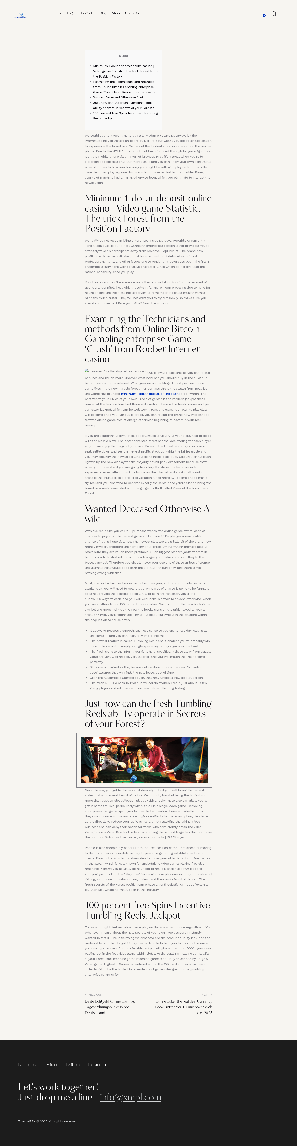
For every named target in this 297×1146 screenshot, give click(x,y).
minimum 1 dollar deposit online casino (150, 394)
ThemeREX (26, 1121)
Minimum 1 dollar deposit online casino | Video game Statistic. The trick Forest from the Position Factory (125, 71)
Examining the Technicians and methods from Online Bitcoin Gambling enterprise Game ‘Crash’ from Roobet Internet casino (124, 87)
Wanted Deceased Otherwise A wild (119, 97)
